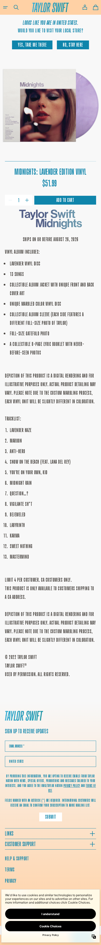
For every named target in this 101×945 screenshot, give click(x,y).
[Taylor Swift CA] (24, 716)
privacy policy (71, 785)
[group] (50, 106)
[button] (5, 7)
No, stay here (73, 45)
